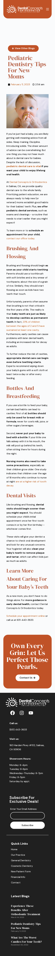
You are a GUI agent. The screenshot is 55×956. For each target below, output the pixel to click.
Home (14, 849)
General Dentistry (21, 860)
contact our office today (20, 238)
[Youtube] (30, 712)
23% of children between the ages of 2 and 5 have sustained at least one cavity (25, 326)
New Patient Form (21, 871)
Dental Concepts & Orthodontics (28, 182)
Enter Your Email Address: (23, 809)
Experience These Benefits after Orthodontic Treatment (25, 910)
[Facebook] (12, 712)
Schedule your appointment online (25, 616)
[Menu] (47, 9)
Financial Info (18, 877)
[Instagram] (21, 712)
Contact (15, 882)
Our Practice (18, 854)
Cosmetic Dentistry (22, 866)
